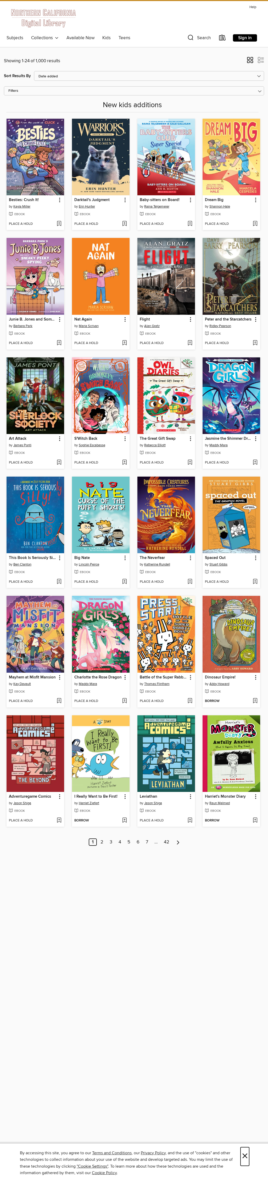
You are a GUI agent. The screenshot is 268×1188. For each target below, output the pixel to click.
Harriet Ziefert (89, 803)
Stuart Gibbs (218, 564)
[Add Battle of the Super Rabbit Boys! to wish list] (190, 701)
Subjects (15, 38)
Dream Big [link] (214, 200)
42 (166, 842)
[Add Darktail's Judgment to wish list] (124, 224)
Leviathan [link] (148, 796)
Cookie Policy (104, 1172)
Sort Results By (17, 75)
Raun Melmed (219, 803)
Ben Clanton (22, 564)
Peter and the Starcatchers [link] (228, 319)
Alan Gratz (152, 326)
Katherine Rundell (157, 564)
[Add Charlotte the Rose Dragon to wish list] (124, 701)
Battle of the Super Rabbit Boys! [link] (164, 677)
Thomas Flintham (157, 684)
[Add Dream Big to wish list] (255, 224)
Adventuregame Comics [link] (30, 796)
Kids (106, 38)
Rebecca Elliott (155, 445)
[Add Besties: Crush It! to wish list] (59, 224)
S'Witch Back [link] (85, 438)
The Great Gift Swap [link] (158, 438)
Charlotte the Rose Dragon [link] (98, 677)
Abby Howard (219, 684)
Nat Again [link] (83, 319)
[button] (199, 39)
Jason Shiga (22, 803)
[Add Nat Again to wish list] (124, 343)
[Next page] (178, 842)
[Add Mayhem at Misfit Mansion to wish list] (59, 701)
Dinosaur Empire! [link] (220, 677)
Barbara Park (22, 326)
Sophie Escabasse (92, 445)
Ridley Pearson (220, 326)
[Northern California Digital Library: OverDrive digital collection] (44, 18)
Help (252, 7)
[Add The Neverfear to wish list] (190, 582)
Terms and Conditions (112, 1153)
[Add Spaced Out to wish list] (255, 582)
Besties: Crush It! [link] (24, 200)
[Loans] (222, 39)
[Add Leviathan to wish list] (190, 820)
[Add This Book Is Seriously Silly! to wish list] (59, 582)
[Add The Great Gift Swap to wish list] (190, 462)
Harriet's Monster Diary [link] (225, 796)
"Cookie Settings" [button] (92, 1166)
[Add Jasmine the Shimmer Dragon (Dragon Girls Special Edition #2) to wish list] (255, 462)
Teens (124, 38)
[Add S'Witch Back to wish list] (124, 462)
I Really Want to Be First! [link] (96, 796)
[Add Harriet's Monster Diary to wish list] (255, 820)
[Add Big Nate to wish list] (124, 582)
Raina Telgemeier (156, 206)
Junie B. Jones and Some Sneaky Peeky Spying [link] (33, 319)
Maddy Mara (218, 445)
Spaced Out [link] (215, 558)
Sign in (245, 38)
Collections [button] (43, 38)
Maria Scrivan (89, 326)
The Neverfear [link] (152, 558)
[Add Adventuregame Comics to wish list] (59, 820)
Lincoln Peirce (89, 564)
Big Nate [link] (82, 558)
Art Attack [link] (17, 438)
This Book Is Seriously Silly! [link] (33, 558)
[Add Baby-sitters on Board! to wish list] (190, 224)
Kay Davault (22, 684)
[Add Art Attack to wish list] (59, 462)
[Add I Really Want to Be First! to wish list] (124, 820)
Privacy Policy (153, 1153)
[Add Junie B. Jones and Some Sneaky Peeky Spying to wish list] (59, 343)
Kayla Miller (21, 206)
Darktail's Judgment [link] (92, 200)
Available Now (80, 38)
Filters (13, 91)
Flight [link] (145, 319)
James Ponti (22, 445)
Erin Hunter (87, 206)
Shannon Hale (219, 206)
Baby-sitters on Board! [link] (160, 200)
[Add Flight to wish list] (190, 343)
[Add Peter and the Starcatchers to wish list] (255, 343)
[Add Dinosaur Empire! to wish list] (255, 701)
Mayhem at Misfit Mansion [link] (32, 677)
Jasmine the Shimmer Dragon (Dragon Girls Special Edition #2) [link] (229, 438)
